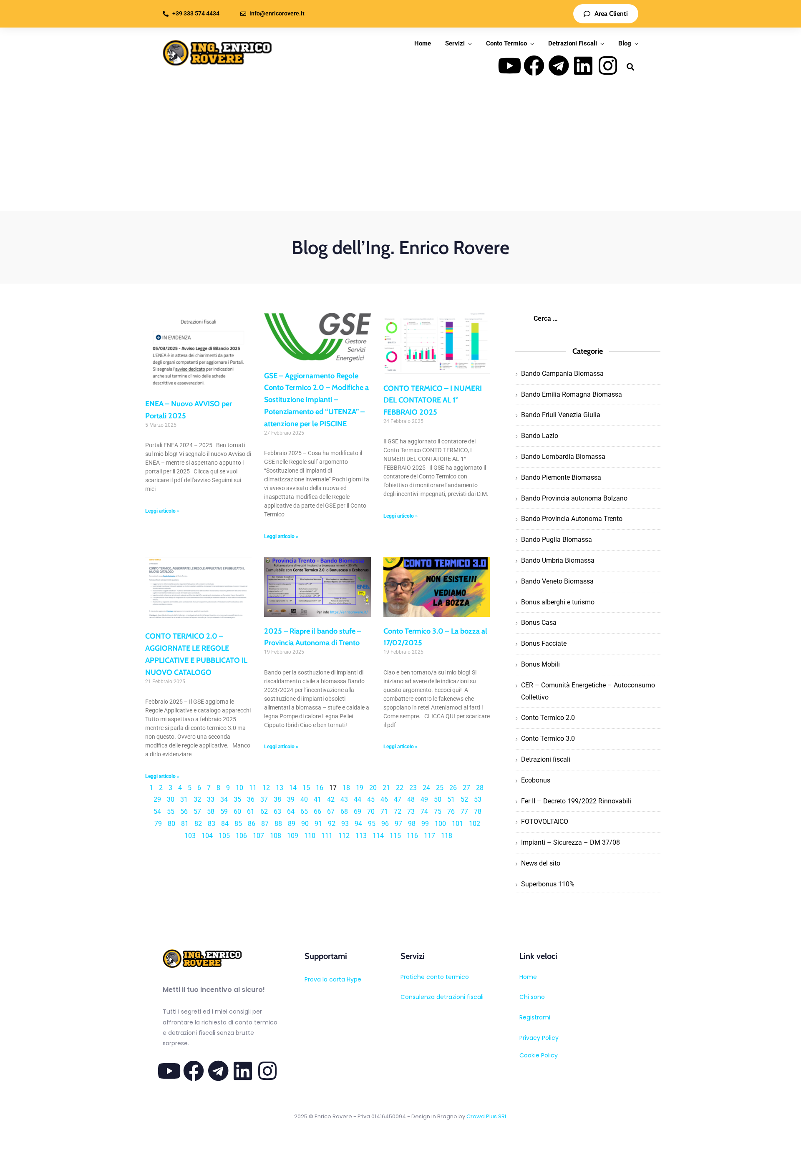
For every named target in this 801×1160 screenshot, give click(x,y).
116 (412, 836)
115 (395, 836)
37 (264, 799)
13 (279, 788)
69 (357, 811)
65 (304, 811)
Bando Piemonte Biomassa (561, 477)
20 (373, 788)
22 (399, 788)
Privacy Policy (539, 1038)
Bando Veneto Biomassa (557, 581)
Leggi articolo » (162, 511)
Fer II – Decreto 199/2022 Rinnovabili (576, 801)
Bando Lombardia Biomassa (563, 456)
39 (291, 799)
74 (424, 811)
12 (266, 788)
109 (292, 836)
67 (331, 811)
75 (437, 811)
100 (440, 824)
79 (158, 824)
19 (359, 788)
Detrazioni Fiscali (572, 43)
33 (210, 799)
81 (185, 824)
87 (265, 824)
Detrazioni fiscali (545, 759)
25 (439, 788)
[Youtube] (509, 65)
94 (358, 824)
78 (477, 811)
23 (413, 788)
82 (198, 824)
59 (224, 811)
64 (291, 811)
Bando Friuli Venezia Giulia (560, 415)
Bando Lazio (539, 436)
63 (277, 811)
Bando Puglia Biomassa (556, 540)
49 (424, 799)
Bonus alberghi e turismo (557, 602)
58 (210, 811)
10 (239, 788)
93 (345, 824)
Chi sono (532, 997)
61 (250, 811)
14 (293, 788)
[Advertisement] (400, 148)
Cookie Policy (538, 1055)
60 (237, 811)
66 (317, 811)
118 (446, 836)
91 (318, 824)
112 (344, 836)
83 (211, 824)
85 (238, 824)
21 (386, 788)
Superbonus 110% (547, 884)
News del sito (540, 863)
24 (426, 788)
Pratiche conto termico (434, 977)
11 (253, 788)
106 (241, 836)
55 (170, 811)
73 (411, 811)
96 (385, 824)
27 (466, 788)
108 (275, 836)
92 (331, 824)
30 (170, 799)
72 (397, 811)
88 (278, 824)
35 (237, 799)
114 (378, 836)
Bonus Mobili (540, 664)
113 (361, 836)
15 (306, 788)
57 (197, 811)
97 (398, 824)
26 (453, 788)
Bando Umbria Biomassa (557, 560)
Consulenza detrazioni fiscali (442, 997)
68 (344, 811)
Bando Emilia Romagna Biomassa (571, 394)
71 (384, 811)
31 (184, 799)
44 (357, 799)
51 (451, 799)
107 (258, 836)
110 (309, 836)
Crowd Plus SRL (486, 1116)
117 (429, 836)
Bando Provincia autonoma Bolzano (574, 498)
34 (224, 799)
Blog (624, 43)
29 (157, 799)
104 (207, 836)
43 (344, 799)
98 (412, 824)
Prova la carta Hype (333, 979)
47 (397, 799)
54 (157, 811)
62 (264, 811)
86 (251, 824)
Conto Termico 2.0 (548, 718)
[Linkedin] (583, 65)
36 (250, 799)
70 (371, 811)
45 (371, 799)
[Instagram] (607, 65)
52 (464, 799)
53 (477, 799)
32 (197, 799)
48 (411, 799)
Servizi (455, 43)
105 (224, 836)
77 (464, 811)
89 (291, 824)
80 (171, 824)
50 (437, 799)
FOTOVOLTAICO (544, 821)
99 (425, 824)
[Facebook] (534, 65)
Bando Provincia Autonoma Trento (571, 519)
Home (422, 43)
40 (304, 799)
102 (474, 824)
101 (457, 824)
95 (371, 824)
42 (331, 799)
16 (319, 788)
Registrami (534, 1017)
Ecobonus (535, 780)
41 (317, 799)
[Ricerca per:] (587, 318)
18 (346, 788)
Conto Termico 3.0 (548, 738)
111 (326, 836)
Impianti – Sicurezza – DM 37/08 (570, 842)
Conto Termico (506, 43)
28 (480, 788)
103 (190, 836)
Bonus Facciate (544, 643)
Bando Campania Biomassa (562, 373)
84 (225, 824)
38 (277, 799)
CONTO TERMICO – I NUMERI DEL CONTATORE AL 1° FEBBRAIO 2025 (432, 400)
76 (451, 811)
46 (384, 799)
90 (305, 824)
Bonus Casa (539, 623)
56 (184, 811)
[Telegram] (558, 65)
